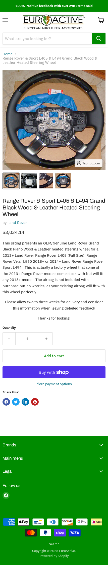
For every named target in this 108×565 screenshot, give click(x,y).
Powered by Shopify (54, 556)
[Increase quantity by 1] (46, 338)
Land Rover (17, 222)
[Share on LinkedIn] (25, 402)
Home (8, 54)
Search (54, 544)
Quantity (9, 328)
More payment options (54, 384)
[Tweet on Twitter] (16, 402)
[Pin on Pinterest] (35, 402)
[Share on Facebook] (6, 402)
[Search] (98, 38)
